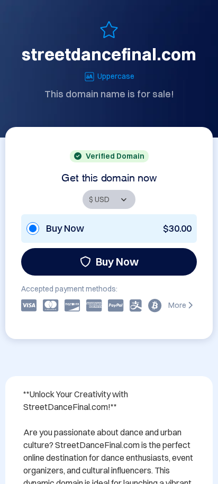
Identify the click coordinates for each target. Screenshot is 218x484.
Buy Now (117, 261)
